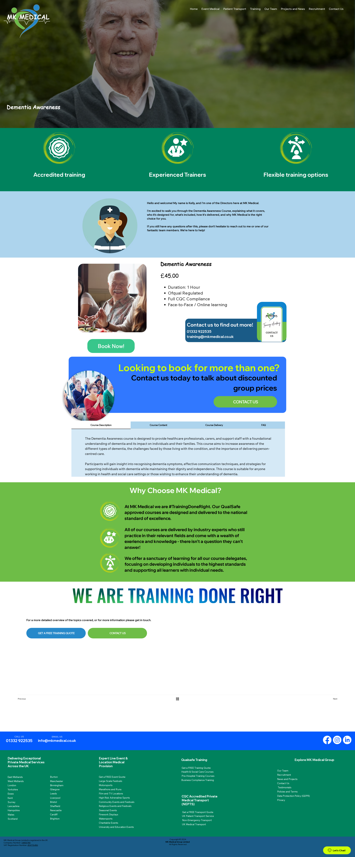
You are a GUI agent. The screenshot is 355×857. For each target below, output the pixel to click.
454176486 (32, 845)
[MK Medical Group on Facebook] (327, 740)
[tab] (101, 425)
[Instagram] (337, 740)
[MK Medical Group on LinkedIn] (347, 740)
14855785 (26, 842)
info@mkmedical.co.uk (57, 740)
